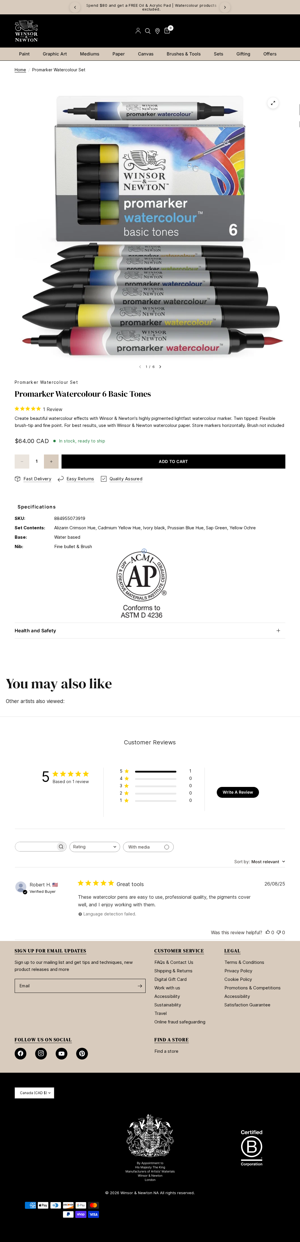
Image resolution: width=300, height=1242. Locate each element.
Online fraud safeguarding (179, 1022)
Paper (118, 54)
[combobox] (94, 847)
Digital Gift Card (170, 979)
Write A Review (238, 792)
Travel (160, 1013)
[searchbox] (35, 846)
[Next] (225, 7)
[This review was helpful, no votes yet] (268, 933)
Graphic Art (55, 54)
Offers (270, 54)
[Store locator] (157, 31)
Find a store (166, 1051)
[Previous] (75, 7)
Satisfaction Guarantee (247, 1005)
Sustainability (167, 1005)
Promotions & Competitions (252, 988)
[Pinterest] (82, 1053)
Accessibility (167, 996)
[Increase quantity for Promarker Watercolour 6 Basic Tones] (51, 461)
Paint (24, 54)
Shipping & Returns (173, 971)
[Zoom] (273, 103)
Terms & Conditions (244, 962)
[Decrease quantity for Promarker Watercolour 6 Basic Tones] (22, 461)
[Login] (138, 31)
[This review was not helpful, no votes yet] (279, 933)
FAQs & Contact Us (173, 962)
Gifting (243, 54)
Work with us (167, 988)
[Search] (148, 31)
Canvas (146, 54)
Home (20, 69)
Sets (218, 54)
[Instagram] (41, 1053)
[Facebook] (20, 1053)
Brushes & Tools (184, 54)
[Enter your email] (140, 986)
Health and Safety (35, 630)
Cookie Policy (238, 979)
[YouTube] (61, 1053)
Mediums (89, 54)
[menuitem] (26, 54)
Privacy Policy (238, 971)
